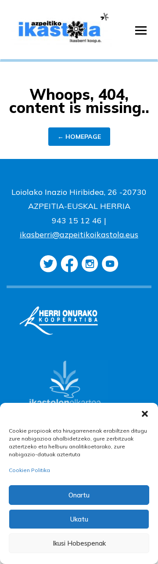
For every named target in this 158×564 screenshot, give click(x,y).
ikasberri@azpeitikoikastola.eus (79, 234)
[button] (144, 413)
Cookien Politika (29, 470)
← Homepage (79, 137)
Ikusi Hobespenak (79, 543)
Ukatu (79, 519)
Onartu (79, 495)
